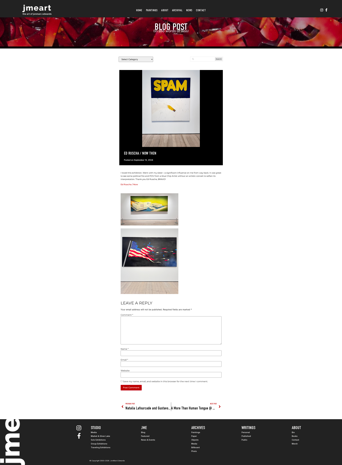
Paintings (152, 10)
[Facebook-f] (326, 10)
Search (218, 59)
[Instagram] (322, 10)
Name (125, 349)
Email (124, 360)
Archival (177, 10)
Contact (201, 10)
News (189, 10)
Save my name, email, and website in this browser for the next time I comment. (165, 381)
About (164, 10)
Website (125, 371)
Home (139, 10)
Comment (127, 315)
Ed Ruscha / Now (129, 184)
